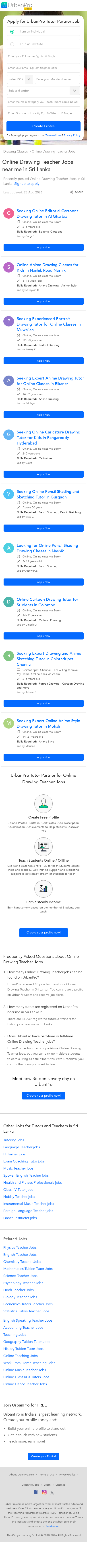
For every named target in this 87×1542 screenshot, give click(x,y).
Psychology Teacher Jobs (23, 1283)
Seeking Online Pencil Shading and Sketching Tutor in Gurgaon (48, 494)
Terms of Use (46, 1474)
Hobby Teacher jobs (19, 1196)
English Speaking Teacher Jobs (27, 1320)
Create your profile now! (44, 932)
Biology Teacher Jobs (20, 1297)
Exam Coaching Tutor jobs (24, 1161)
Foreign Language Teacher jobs (28, 1210)
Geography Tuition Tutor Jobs (26, 1341)
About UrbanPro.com (21, 1474)
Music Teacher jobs (18, 1168)
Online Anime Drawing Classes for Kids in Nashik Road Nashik (48, 267)
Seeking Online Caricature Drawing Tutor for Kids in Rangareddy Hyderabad (48, 437)
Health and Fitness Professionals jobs (32, 1182)
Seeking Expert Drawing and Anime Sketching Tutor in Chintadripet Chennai (49, 659)
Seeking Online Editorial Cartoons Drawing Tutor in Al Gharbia (47, 213)
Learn (47, 1485)
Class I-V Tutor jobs (18, 1189)
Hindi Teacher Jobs (18, 1290)
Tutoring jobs (13, 1140)
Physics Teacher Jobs (20, 1247)
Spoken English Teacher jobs (26, 1175)
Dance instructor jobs (20, 1218)
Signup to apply (26, 183)
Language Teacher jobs (21, 1147)
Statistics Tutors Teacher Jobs (26, 1311)
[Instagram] (44, 1493)
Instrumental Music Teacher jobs (28, 1203)
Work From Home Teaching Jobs (29, 1363)
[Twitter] (52, 1493)
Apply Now (43, 247)
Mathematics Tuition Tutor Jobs (28, 1268)
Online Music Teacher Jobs (24, 1370)
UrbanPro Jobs (30, 1485)
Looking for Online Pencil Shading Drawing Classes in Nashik (47, 548)
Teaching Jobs (14, 1334)
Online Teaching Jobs (20, 1355)
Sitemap (60, 1485)
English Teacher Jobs (20, 1254)
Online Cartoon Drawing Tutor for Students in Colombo (47, 602)
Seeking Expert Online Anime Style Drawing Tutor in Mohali (48, 723)
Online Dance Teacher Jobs (25, 1384)
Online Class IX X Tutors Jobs (26, 1377)
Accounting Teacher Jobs (23, 1327)
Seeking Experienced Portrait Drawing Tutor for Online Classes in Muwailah (49, 324)
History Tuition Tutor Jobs (23, 1348)
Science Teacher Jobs (20, 1275)
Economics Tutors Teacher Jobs (28, 1304)
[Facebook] (35, 1493)
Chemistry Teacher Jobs (22, 1261)
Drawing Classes (16, 151)
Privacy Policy (67, 1474)
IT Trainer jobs (14, 1154)
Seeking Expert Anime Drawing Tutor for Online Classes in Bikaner (50, 381)
